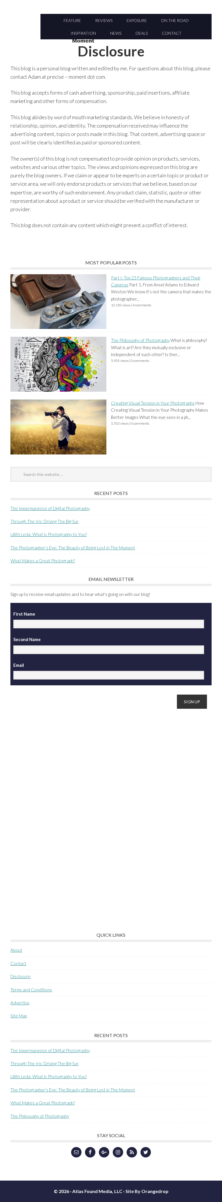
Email (18, 665)
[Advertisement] (53, 805)
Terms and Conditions (31, 989)
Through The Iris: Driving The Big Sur (44, 521)
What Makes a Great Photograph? (42, 560)
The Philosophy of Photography (140, 340)
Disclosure (20, 976)
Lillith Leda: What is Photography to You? (48, 534)
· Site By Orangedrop (146, 1191)
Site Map (18, 1015)
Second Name (27, 639)
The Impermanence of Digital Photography (50, 508)
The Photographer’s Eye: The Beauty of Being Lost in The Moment (72, 547)
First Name (24, 613)
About (16, 950)
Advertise (19, 1002)
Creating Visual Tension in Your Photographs (153, 403)
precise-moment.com (111, 41)
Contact (18, 963)
